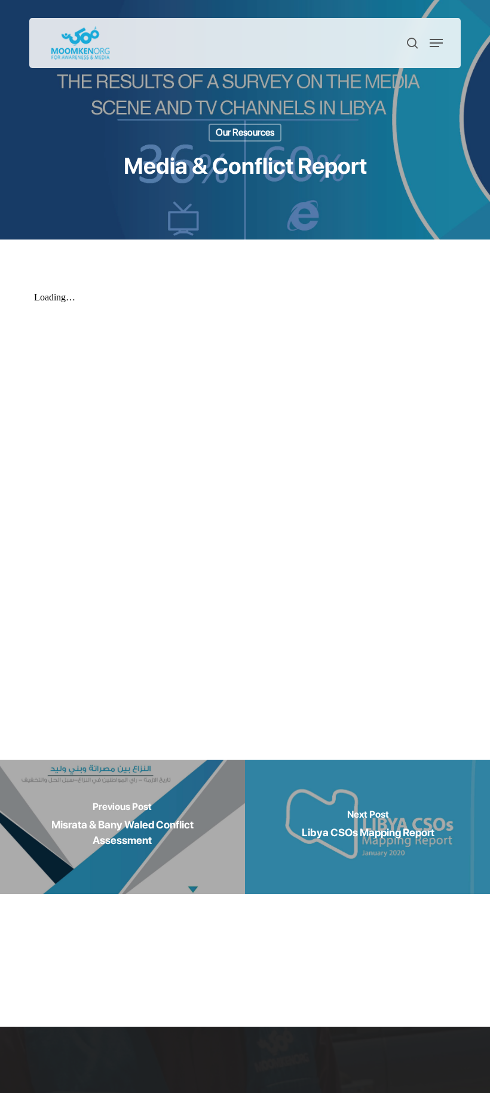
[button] (436, 43)
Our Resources (245, 132)
